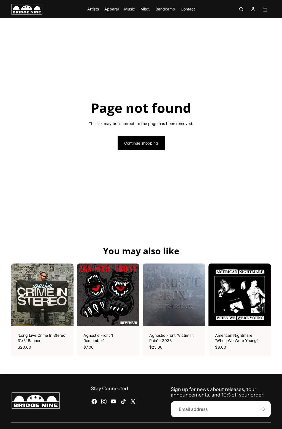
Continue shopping (141, 143)
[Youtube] (113, 401)
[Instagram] (104, 401)
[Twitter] (133, 401)
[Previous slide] (214, 295)
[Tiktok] (123, 401)
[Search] (241, 9)
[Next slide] (265, 295)
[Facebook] (94, 401)
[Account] (253, 9)
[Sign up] (263, 409)
